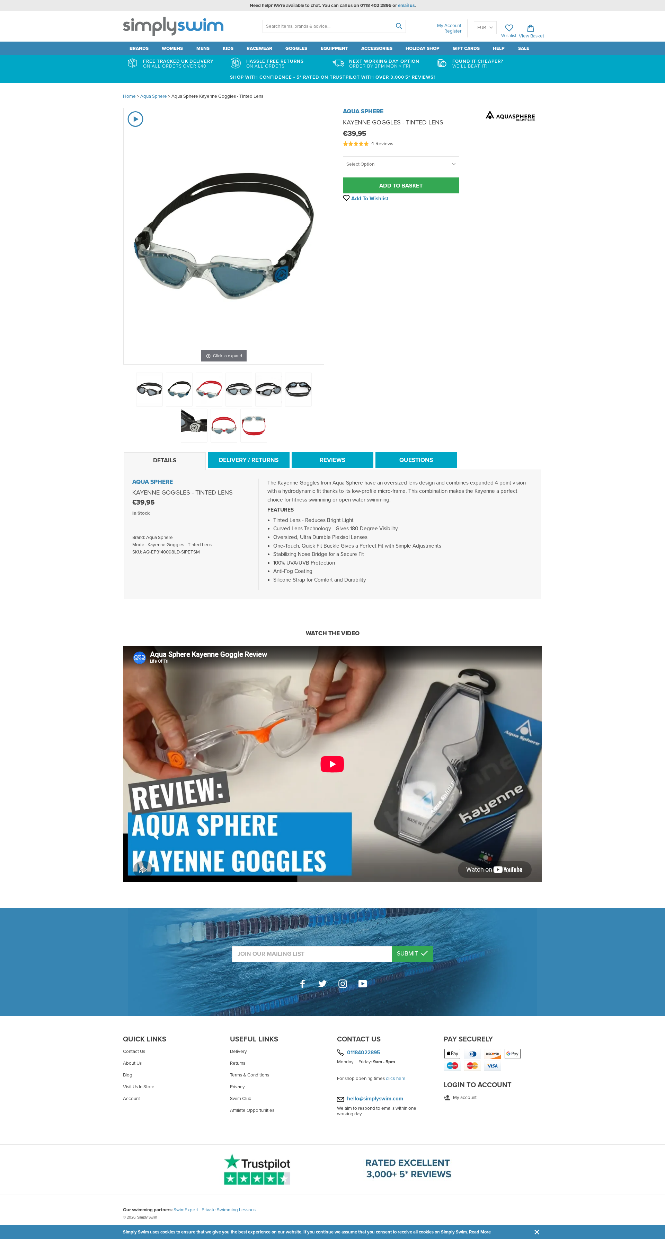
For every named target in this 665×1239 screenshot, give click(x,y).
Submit (408, 953)
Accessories (376, 48)
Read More (480, 1232)
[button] (368, 144)
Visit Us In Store (138, 1087)
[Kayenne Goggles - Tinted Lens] (179, 389)
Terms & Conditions (249, 1075)
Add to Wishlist (369, 198)
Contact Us (134, 1051)
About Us (132, 1063)
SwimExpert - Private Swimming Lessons (215, 1210)
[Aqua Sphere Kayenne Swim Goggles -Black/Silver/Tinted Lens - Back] (298, 389)
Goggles (296, 48)
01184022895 (363, 1052)
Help (499, 48)
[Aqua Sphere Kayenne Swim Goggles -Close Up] (194, 425)
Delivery (238, 1051)
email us (406, 5)
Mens (203, 48)
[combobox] (334, 26)
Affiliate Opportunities (252, 1110)
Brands (139, 48)
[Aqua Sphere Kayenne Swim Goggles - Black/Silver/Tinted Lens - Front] (239, 389)
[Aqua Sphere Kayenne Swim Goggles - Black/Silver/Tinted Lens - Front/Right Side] (269, 389)
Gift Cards (466, 48)
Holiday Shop (423, 48)
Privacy (237, 1087)
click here (396, 1078)
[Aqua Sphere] (511, 123)
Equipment (334, 48)
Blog (127, 1075)
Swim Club (240, 1098)
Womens (172, 48)
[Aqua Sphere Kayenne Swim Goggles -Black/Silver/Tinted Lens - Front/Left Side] (149, 389)
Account (131, 1098)
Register (452, 31)
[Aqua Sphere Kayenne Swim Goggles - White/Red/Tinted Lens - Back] (254, 425)
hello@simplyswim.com (375, 1099)
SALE (523, 48)
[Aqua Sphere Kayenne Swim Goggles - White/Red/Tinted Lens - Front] (224, 425)
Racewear (259, 48)
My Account (449, 25)
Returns (237, 1063)
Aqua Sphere (363, 111)
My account (464, 1097)
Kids (228, 48)
